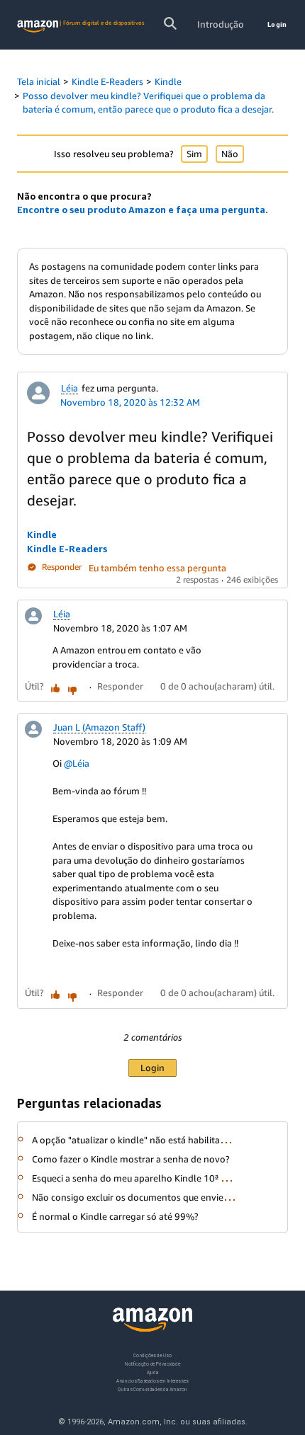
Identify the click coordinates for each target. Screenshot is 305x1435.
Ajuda (153, 1371)
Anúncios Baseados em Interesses (152, 1380)
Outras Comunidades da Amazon (152, 1388)
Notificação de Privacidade (152, 1363)
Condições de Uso (152, 1355)
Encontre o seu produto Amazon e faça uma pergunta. (142, 209)
